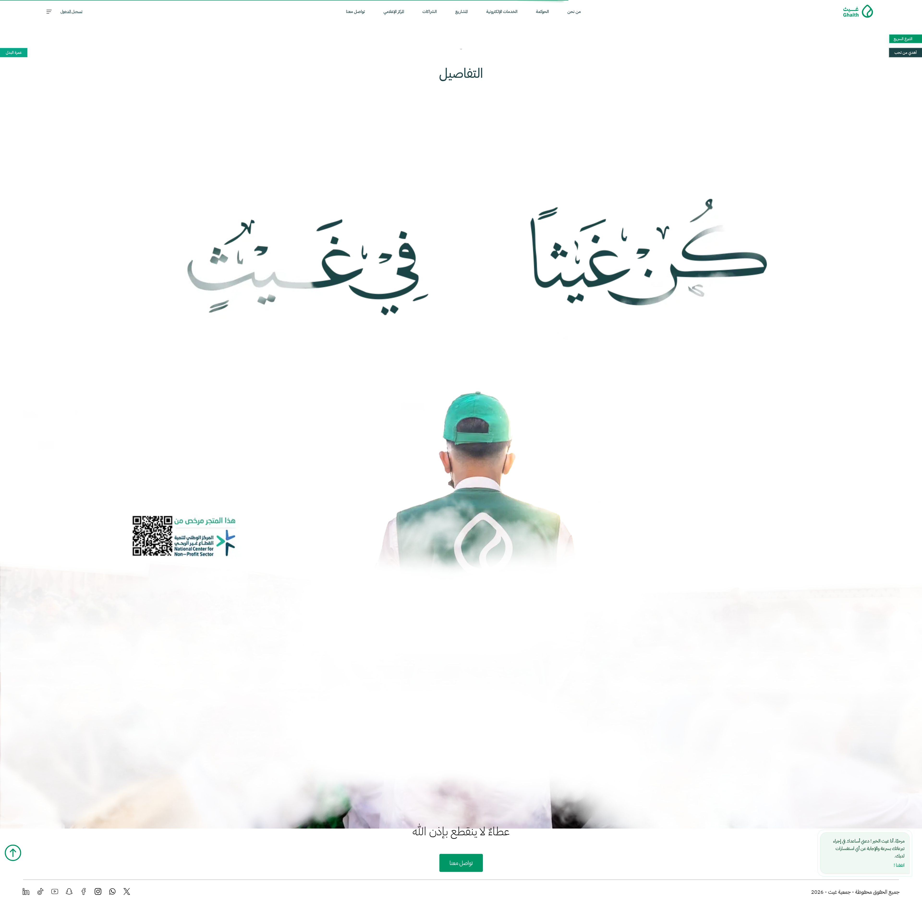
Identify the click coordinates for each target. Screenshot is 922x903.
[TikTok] (40, 891)
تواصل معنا (461, 863)
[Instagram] (98, 891)
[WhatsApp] (112, 891)
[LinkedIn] (26, 891)
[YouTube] (54, 891)
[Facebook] (83, 891)
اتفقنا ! (899, 865)
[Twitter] (126, 891)
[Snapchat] (69, 891)
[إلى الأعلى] (13, 853)
